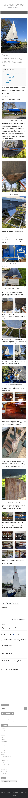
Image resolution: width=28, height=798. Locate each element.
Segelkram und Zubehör (7, 764)
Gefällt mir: (8, 80)
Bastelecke (3, 733)
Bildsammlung (4, 735)
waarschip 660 (4, 769)
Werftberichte (4, 773)
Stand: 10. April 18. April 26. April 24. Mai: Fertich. (15, 73)
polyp (3, 762)
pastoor (2, 716)
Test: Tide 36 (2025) (9, 721)
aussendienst (4, 730)
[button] (7, 305)
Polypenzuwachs (7, 645)
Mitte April (12, 77)
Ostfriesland (3, 745)
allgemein (3, 728)
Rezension (3, 754)
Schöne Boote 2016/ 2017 (6, 756)
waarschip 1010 (5, 767)
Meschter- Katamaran (5, 743)
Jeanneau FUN (5, 760)
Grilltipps (3, 739)
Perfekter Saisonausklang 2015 (11, 661)
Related (7, 82)
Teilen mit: (8, 79)
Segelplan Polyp (7, 653)
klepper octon (4, 741)
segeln (2, 758)
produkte (3, 750)
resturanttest (4, 752)
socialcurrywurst (14, 4)
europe (2, 737)
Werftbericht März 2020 (8, 616)
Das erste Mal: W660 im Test (18, 619)
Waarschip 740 (4, 771)
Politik (2, 748)
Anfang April (12, 76)
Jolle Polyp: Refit (9, 716)
